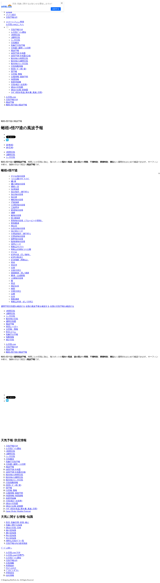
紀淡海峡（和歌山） (20, 260)
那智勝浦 (15, 223)
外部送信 (10, 573)
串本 (13, 262)
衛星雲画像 (16, 82)
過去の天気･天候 (13, 528)
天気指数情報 (17, 66)
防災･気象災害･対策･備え (17, 522)
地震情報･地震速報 (14, 496)
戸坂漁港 (15, 202)
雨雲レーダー (12, 327)
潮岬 (13, 213)
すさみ (14, 252)
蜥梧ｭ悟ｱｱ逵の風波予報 (16, 105)
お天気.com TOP (13, 552)
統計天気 (10, 340)
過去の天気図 (17, 87)
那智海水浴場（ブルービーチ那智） (27, 220)
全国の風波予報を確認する (38, 306)
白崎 (13, 294)
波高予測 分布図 (18, 53)
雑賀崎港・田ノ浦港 (20, 273)
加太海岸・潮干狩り (20, 192)
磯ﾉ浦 (13, 181)
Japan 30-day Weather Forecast (18, 511)
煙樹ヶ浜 (15, 186)
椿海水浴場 (16, 215)
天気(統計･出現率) (19, 84)
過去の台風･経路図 (19, 90)
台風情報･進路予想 (19, 77)
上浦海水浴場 (17, 278)
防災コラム (11, 332)
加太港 (14, 197)
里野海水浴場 (17, 239)
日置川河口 (16, 291)
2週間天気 (15, 37)
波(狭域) (9, 145)
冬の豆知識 (11, 538)
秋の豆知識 (11, 535)
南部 (13, 289)
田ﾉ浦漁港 (15, 218)
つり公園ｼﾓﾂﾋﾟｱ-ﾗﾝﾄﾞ (20, 179)
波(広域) (9, 147)
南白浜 (14, 226)
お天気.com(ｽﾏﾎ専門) (15, 555)
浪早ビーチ (16, 244)
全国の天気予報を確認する (62, 306)
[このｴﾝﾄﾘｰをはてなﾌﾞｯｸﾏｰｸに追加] (7, 140)
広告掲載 (10, 563)
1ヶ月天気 (15, 40)
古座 (13, 268)
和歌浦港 (15, 299)
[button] (159, 173)
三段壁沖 (15, 207)
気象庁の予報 (12, 334)
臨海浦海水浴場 (18, 241)
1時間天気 (15, 35)
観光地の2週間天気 (19, 61)
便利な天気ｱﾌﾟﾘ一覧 (15, 541)
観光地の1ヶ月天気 (19, 64)
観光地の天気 (12, 319)
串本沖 (14, 265)
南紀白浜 (15, 286)
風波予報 (15, 50)
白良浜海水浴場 (18, 228)
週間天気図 (11, 321)
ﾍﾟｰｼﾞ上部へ (6, 548)
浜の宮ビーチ (17, 231)
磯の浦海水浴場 (18, 184)
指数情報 (10, 337)
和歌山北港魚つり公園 (21, 249)
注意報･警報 (16, 74)
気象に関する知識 (14, 525)
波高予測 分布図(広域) (21, 56)
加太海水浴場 (17, 194)
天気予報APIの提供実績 (16, 543)
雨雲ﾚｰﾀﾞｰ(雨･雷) (18, 69)
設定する (55, 9)
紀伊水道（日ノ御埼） (21, 255)
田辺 (13, 283)
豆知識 (9, 12)
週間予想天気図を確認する (13, 306)
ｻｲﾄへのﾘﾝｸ (11, 568)
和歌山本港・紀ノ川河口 (22, 302)
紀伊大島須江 (17, 257)
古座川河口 (16, 270)
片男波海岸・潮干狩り (21, 234)
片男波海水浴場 (18, 236)
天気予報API (11, 17)
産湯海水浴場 (17, 210)
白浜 (13, 296)
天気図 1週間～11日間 (20, 48)
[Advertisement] (46, 113)
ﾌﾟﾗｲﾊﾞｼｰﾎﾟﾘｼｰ (12, 570)
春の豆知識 (11, 530)
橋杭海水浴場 (17, 200)
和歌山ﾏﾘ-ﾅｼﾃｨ (17, 247)
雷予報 (14, 71)
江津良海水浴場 (18, 205)
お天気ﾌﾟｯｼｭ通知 (18, 32)
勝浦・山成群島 (18, 275)
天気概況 (15, 43)
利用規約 (10, 566)
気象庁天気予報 (18, 45)
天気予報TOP (17, 30)
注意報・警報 (12, 329)
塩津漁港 (15, 189)
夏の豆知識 (11, 533)
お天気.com (11, 97)
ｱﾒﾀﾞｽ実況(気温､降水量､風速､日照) (26, 92)
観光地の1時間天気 (19, 58)
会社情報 (10, 575)
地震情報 (15, 79)
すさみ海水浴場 (18, 176)
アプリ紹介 (11, 15)
